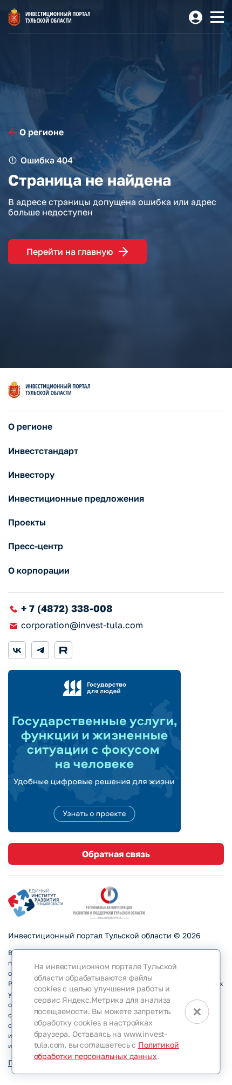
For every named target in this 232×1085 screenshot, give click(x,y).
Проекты (27, 522)
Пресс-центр (35, 546)
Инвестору (31, 475)
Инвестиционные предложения (76, 499)
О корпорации (39, 570)
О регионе (30, 427)
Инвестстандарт (43, 451)
